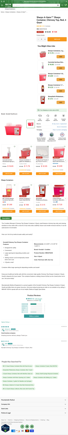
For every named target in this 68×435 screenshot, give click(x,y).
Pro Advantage (39, 163)
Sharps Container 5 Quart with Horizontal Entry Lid (59, 161)
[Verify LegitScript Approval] (5, 428)
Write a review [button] (34, 316)
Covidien (21, 202)
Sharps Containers (10, 9)
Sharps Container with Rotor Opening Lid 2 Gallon (16, 377)
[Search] (14, 5)
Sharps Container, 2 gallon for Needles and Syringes (25, 161)
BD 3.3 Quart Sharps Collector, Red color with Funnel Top (18, 388)
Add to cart (8, 173)
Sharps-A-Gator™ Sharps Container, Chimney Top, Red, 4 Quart (22, 12)
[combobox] (38, 5)
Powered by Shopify (6, 424)
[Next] (65, 160)
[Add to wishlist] (14, 146)
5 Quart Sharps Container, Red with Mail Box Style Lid (58, 200)
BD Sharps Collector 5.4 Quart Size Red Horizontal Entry (18, 385)
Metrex (4, 163)
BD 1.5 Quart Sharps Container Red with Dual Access (8, 200)
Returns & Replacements (32, 420)
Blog (48, 420)
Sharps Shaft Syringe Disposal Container (47, 373)
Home (2, 12)
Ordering (42, 420)
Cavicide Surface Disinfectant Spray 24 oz (9, 161)
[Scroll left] (3, 9)
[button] (58, 5)
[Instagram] (27, 427)
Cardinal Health (23, 163)
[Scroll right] (65, 9)
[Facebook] (22, 427)
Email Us (10, 420)
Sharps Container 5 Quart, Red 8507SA (24, 199)
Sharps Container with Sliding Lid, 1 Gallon (45, 377)
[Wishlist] (62, 5)
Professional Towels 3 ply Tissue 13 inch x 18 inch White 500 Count (42, 161)
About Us (3, 420)
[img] (5, 327)
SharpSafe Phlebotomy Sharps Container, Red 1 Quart (42, 200)
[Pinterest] (32, 427)
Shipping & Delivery (19, 420)
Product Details (41, 35)
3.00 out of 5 (38, 299)
